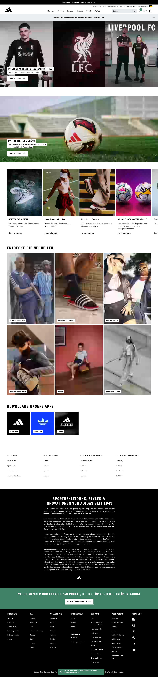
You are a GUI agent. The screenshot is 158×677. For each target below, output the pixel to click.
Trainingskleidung (14, 476)
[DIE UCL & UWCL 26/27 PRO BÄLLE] (133, 203)
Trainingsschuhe (13, 471)
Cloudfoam (119, 471)
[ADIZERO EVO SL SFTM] (24, 203)
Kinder (70, 11)
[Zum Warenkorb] (150, 11)
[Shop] (8, 10)
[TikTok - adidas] (141, 644)
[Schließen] (60, 671)
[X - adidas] (141, 632)
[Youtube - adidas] (141, 650)
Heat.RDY (119, 476)
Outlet (97, 11)
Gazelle (46, 461)
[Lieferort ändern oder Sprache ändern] (151, 6)
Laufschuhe (11, 461)
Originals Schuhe (85, 461)
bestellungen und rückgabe (116, 6)
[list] (79, 203)
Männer (50, 11)
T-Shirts (82, 466)
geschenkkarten (131, 6)
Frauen (61, 11)
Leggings (82, 476)
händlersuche (97, 6)
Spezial (46, 471)
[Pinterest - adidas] (141, 638)
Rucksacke (83, 471)
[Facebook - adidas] (141, 619)
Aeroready (119, 461)
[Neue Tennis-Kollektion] (60, 203)
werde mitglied (143, 6)
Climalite (119, 466)
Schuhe (80, 11)
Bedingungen (119, 672)
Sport (88, 11)
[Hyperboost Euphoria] (97, 203)
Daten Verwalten (56, 672)
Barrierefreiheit (107, 672)
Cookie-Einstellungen (42, 672)
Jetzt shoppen (15, 233)
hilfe (104, 6)
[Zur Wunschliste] (145, 11)
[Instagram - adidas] (141, 626)
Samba (45, 466)
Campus (46, 476)
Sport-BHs (11, 466)
